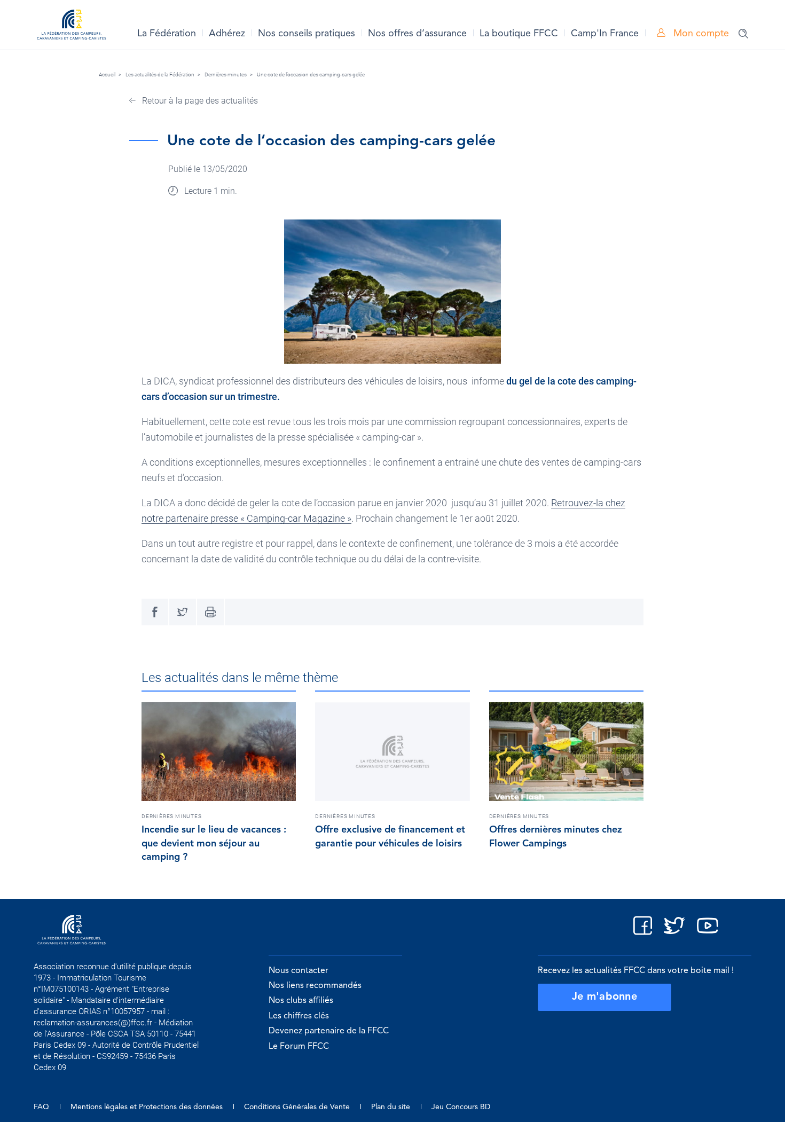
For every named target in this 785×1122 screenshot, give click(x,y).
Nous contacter (298, 971)
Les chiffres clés (299, 1016)
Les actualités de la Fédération (159, 74)
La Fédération (166, 33)
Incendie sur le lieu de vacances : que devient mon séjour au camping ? (214, 843)
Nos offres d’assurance (417, 33)
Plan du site (390, 1107)
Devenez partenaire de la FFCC (329, 1031)
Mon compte (700, 33)
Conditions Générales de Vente (297, 1107)
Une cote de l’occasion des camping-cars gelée (311, 74)
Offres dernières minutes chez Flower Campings (555, 837)
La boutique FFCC (519, 33)
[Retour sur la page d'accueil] (71, 26)
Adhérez (227, 33)
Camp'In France (605, 33)
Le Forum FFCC (299, 1046)
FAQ (41, 1107)
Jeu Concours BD (460, 1107)
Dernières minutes (226, 74)
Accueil (107, 74)
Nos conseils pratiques (306, 33)
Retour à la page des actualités (199, 101)
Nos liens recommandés (315, 986)
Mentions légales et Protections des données (146, 1107)
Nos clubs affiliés (301, 1001)
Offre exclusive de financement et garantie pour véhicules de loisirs (390, 837)
